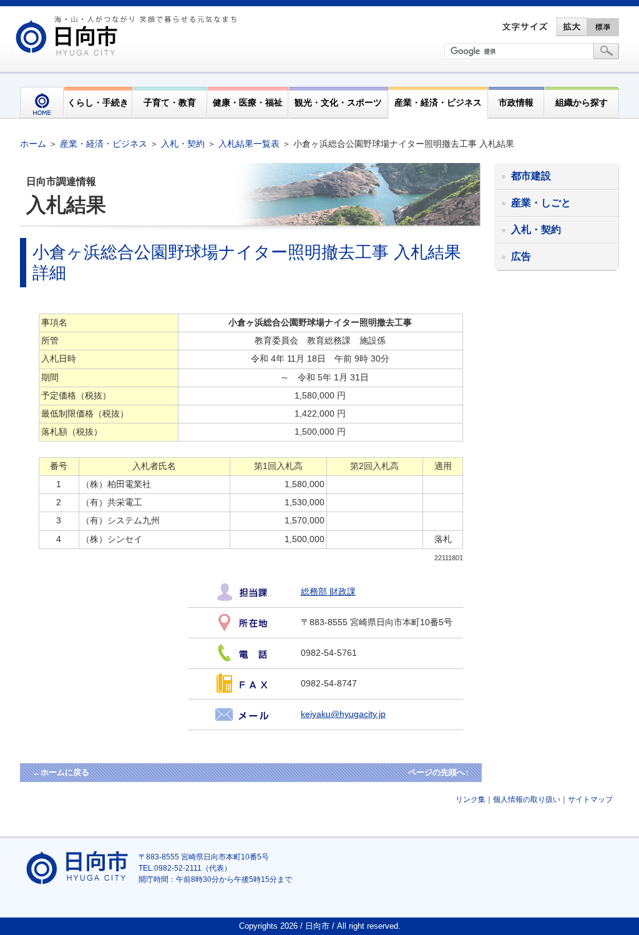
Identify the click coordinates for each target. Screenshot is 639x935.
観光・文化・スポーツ (338, 102)
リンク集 (470, 799)
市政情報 (516, 102)
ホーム (33, 144)
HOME (42, 103)
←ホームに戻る (60, 772)
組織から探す (581, 102)
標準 (603, 26)
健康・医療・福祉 (248, 102)
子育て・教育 (170, 102)
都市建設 (531, 176)
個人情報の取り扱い (526, 799)
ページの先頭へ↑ (438, 772)
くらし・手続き (98, 102)
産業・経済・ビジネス (438, 102)
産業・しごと (541, 202)
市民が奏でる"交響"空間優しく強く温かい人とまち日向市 (127, 36)
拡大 (571, 26)
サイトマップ (590, 799)
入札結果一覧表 (249, 144)
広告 (521, 256)
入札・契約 (183, 144)
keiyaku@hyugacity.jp (343, 714)
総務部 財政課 (328, 591)
